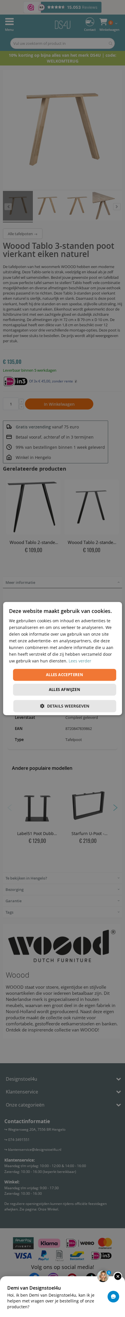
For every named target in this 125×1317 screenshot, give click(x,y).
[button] (64, 706)
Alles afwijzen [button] (65, 689)
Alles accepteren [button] (64, 674)
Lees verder (80, 661)
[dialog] (62, 658)
